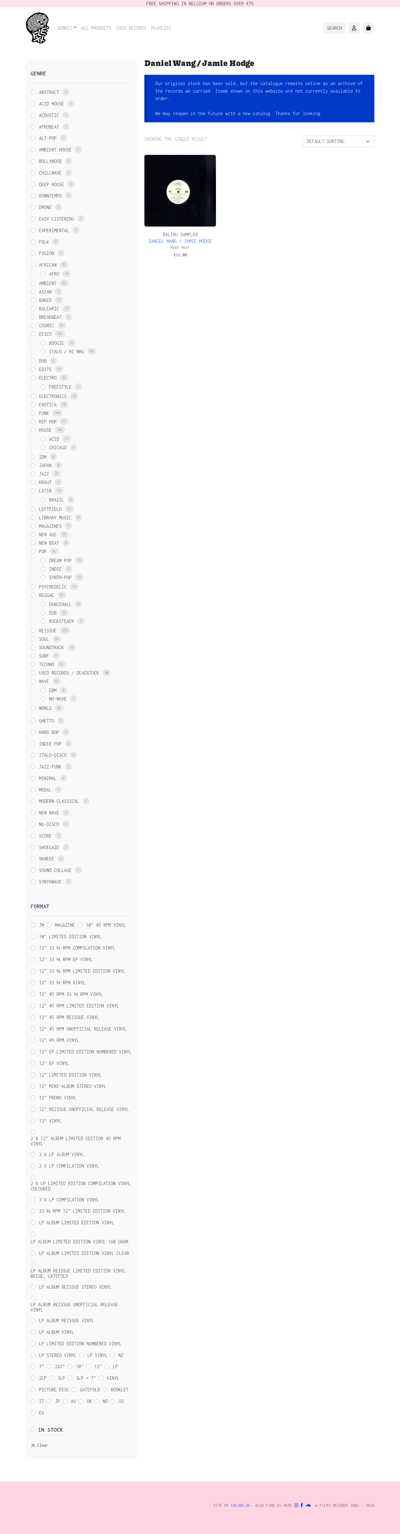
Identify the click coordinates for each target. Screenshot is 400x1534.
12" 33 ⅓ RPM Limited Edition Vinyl (82, 971)
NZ (120, 1355)
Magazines (50, 526)
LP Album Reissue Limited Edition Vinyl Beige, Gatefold (78, 1273)
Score (45, 835)
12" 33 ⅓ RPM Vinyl (62, 982)
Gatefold (90, 1389)
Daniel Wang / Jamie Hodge (180, 241)
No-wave (58, 698)
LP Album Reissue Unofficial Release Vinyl (74, 1307)
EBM (53, 690)
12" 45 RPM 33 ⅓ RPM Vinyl (71, 994)
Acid (54, 439)
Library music (55, 517)
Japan (45, 465)
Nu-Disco (49, 824)
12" (98, 1366)
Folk (44, 242)
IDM (43, 457)
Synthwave (50, 881)
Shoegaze (49, 847)
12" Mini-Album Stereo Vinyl (73, 1086)
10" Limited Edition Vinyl (70, 936)
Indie (55, 569)
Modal (45, 789)
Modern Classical (59, 801)
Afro (54, 274)
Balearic (49, 308)
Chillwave (50, 173)
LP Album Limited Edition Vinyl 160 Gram (79, 1241)
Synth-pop (60, 577)
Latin (45, 490)
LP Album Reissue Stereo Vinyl (75, 1287)
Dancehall (60, 604)
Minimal (48, 778)
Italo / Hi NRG (66, 351)
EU (41, 1412)
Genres (65, 28)
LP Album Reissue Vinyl (66, 1320)
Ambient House (55, 149)
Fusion (46, 253)
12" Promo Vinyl (58, 1097)
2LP (43, 1378)
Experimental (54, 230)
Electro (48, 377)
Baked (45, 300)
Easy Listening (56, 219)
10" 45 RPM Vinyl (106, 925)
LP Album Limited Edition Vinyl (76, 1222)
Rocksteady (61, 621)
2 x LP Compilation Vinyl (69, 1166)
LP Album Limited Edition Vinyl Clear (84, 1253)
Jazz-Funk (50, 766)
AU (73, 1401)
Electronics (53, 396)
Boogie (56, 343)
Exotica (48, 404)
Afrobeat (49, 127)
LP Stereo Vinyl (58, 1355)
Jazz (44, 474)
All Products (96, 28)
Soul (44, 639)
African (48, 265)
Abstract (49, 92)
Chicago (58, 447)
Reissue (48, 630)
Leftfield (50, 509)
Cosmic (46, 325)
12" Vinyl (50, 1121)
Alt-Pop (48, 138)
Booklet (119, 1389)
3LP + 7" (86, 1378)
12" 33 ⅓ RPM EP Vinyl (66, 959)
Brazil (56, 499)
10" (79, 1366)
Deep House (51, 184)
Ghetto (46, 720)
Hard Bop (49, 732)
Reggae (46, 595)
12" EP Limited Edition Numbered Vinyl (85, 1051)
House (45, 430)
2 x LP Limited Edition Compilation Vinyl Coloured (81, 1186)
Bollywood (50, 161)
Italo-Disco (53, 755)
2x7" (60, 1366)
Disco (45, 334)
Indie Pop (50, 744)
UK (89, 1401)
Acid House (51, 103)
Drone (45, 207)
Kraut (45, 482)
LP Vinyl (98, 1355)
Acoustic (49, 115)
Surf (44, 656)
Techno (46, 664)
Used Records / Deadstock (69, 672)
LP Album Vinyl (56, 1332)
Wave (44, 681)
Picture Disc (54, 1389)
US (121, 1401)
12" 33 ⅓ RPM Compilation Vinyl (77, 947)
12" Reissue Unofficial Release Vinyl (84, 1109)
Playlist (161, 28)
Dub (43, 361)
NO (105, 1401)
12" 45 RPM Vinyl (59, 1040)
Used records (131, 28)
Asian (45, 291)
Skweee (46, 858)
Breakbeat (50, 317)
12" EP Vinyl (54, 1063)
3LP (61, 1378)
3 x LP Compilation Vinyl (69, 1199)
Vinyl (113, 1378)
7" (41, 1366)
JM (41, 925)
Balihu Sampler (180, 234)
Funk (44, 413)
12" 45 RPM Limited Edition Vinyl (79, 1005)
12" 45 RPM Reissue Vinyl (69, 1017)
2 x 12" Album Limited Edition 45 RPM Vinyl (76, 1141)
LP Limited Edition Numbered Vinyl (80, 1343)
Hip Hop (48, 421)
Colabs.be (241, 1505)
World (45, 708)
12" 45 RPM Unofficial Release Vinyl (83, 1029)
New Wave (49, 812)
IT (41, 1401)
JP (57, 1401)
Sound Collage (55, 870)
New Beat (49, 543)
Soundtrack (51, 647)
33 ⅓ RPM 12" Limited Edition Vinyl (82, 1211)
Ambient (48, 283)
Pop (43, 551)
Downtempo (50, 195)
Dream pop (60, 560)
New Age (48, 534)
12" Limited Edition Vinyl (70, 1075)
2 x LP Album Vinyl (61, 1154)
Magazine (65, 925)
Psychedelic (53, 586)
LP (115, 1366)
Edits (45, 369)
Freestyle (60, 387)
